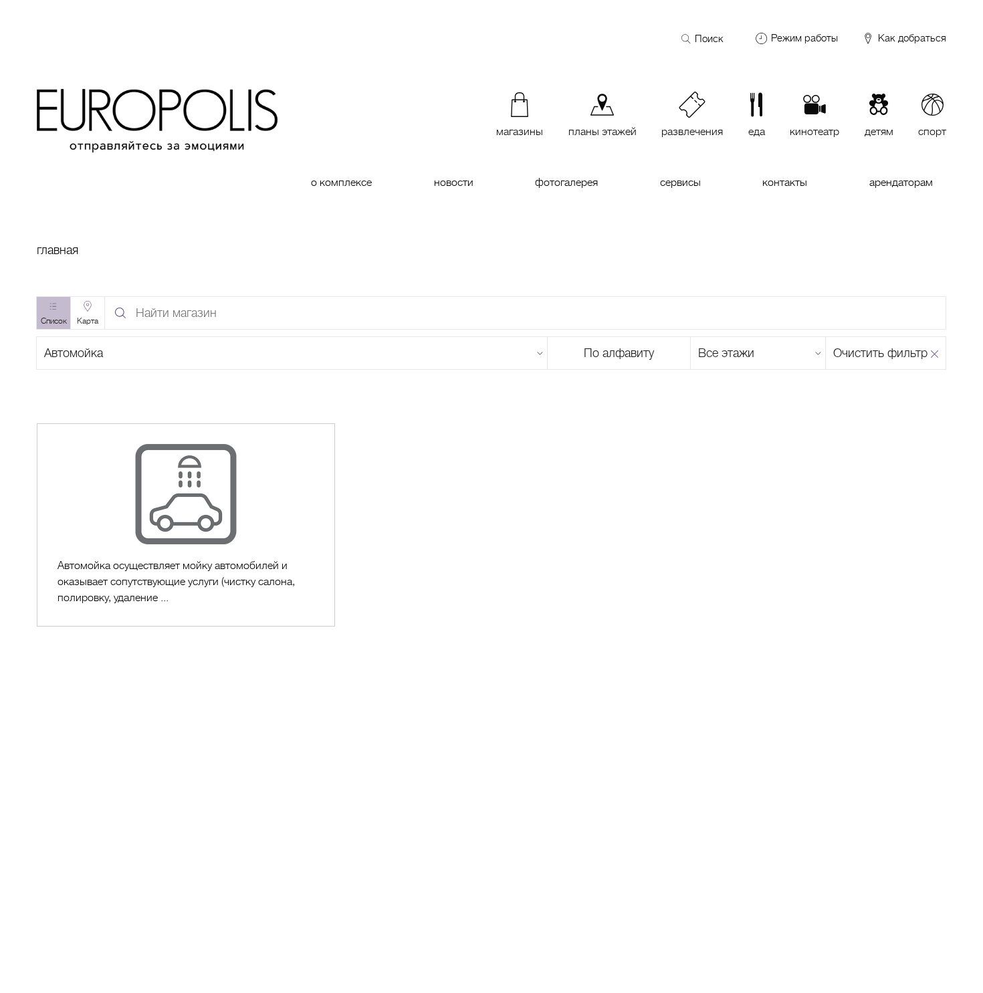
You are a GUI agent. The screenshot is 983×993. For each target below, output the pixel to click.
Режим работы (804, 38)
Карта (87, 321)
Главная (57, 250)
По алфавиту (619, 353)
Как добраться (910, 38)
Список (54, 321)
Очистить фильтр (880, 353)
